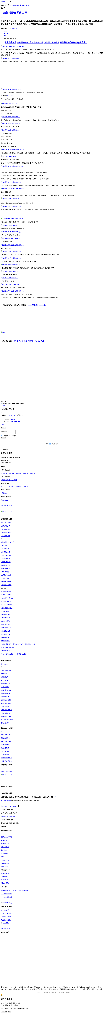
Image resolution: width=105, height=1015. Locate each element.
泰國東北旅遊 (5, 866)
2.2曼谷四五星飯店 (6, 532)
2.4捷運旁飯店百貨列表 (7, 542)
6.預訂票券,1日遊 (5, 562)
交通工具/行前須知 (6, 741)
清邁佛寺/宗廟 (5, 748)
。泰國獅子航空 (5, 480)
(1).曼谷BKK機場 (6, 595)
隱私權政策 (61, 992)
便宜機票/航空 (5, 673)
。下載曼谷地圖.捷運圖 (7, 647)
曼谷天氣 (3, 522)
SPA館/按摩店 (5, 744)
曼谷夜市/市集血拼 (6, 700)
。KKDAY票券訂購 (6, 897)
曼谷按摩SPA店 (5, 696)
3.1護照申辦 (4, 545)
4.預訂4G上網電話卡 (6, 555)
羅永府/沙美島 (5, 843)
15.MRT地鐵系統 (5, 621)
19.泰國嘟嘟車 (5, 637)
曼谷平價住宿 (5, 680)
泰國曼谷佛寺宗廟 (6, 716)
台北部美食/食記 (15, 421)
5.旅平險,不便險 (5, 558)
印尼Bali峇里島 (5, 883)
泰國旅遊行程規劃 (6, 690)
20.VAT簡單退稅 (5, 641)
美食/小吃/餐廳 (5, 706)
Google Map (10, 96)
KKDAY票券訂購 (6, 913)
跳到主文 (3, 17)
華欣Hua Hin (4, 840)
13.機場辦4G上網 (5, 614)
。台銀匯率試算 (5, 568)
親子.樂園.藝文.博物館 (7, 719)
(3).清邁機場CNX (6, 611)
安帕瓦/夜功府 (5, 847)
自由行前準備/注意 (6, 670)
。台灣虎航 (4, 493)
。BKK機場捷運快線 (7, 598)
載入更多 (3, 427)
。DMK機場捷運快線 (7, 604)
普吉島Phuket (4, 853)
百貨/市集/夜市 (5, 751)
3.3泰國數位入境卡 (6, 552)
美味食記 (13, 419)
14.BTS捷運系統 (5, 618)
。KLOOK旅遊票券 (6, 894)
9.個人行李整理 (5, 578)
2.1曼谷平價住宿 (5, 529)
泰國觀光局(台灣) (6, 916)
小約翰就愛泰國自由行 (14, 12)
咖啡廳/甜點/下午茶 (6, 710)
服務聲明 (68, 992)
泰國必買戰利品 (5, 693)
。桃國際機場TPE (6, 591)
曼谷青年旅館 (5, 687)
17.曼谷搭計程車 (5, 631)
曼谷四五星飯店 (5, 683)
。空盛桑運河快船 (6, 627)
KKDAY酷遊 (42, 305)
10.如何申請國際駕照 (7, 581)
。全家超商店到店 (23, 890)
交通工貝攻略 (5, 677)
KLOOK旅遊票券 (6, 910)
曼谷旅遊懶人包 (28, 341)
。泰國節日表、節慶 (29, 644)
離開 (9, 1011)
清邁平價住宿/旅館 (6, 735)
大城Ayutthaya (5, 860)
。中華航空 (17, 473)
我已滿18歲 (4, 1011)
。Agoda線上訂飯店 (6, 771)
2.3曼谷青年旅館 (5, 536)
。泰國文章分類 (5, 650)
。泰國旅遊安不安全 (17, 644)
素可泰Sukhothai (5, 863)
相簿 (5, 31)
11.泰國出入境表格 (6, 585)
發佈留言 (3, 437)
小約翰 (3, 405)
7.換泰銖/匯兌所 (5, 565)
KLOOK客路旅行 (33, 305)
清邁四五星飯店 (5, 738)
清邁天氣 (8, 522)
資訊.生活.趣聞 (5, 723)
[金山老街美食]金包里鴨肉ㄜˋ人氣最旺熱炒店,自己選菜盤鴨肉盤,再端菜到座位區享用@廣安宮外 (45, 42)
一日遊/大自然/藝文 (6, 761)
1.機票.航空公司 (5, 526)
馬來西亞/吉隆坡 (5, 873)
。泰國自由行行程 (6, 644)
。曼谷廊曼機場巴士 (6, 608)
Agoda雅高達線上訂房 (20, 654)
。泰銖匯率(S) (5, 571)
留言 (14, 415)
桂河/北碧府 (4, 850)
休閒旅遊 (14, 28)
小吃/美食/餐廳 (5, 754)
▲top (2, 424)
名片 (5, 35)
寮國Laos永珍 (4, 876)
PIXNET (40, 992)
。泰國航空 (4, 473)
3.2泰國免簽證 (5, 548)
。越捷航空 (31, 473)
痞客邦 (11, 415)
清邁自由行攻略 (39, 341)
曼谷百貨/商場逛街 (6, 703)
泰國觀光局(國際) (6, 920)
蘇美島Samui (4, 856)
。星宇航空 (24, 473)
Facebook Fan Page (6, 800)
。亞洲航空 (13, 480)
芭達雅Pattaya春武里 (6, 837)
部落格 (6, 33)
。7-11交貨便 (14, 890)
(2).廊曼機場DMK (6, 601)
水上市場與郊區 (5, 713)
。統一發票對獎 (5, 890)
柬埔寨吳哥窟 (5, 879)
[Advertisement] (52, 75)
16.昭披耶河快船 (5, 624)
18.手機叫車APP (5, 634)
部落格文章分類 (18, 341)
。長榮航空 (11, 473)
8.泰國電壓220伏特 (6, 575)
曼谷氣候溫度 (5, 664)
